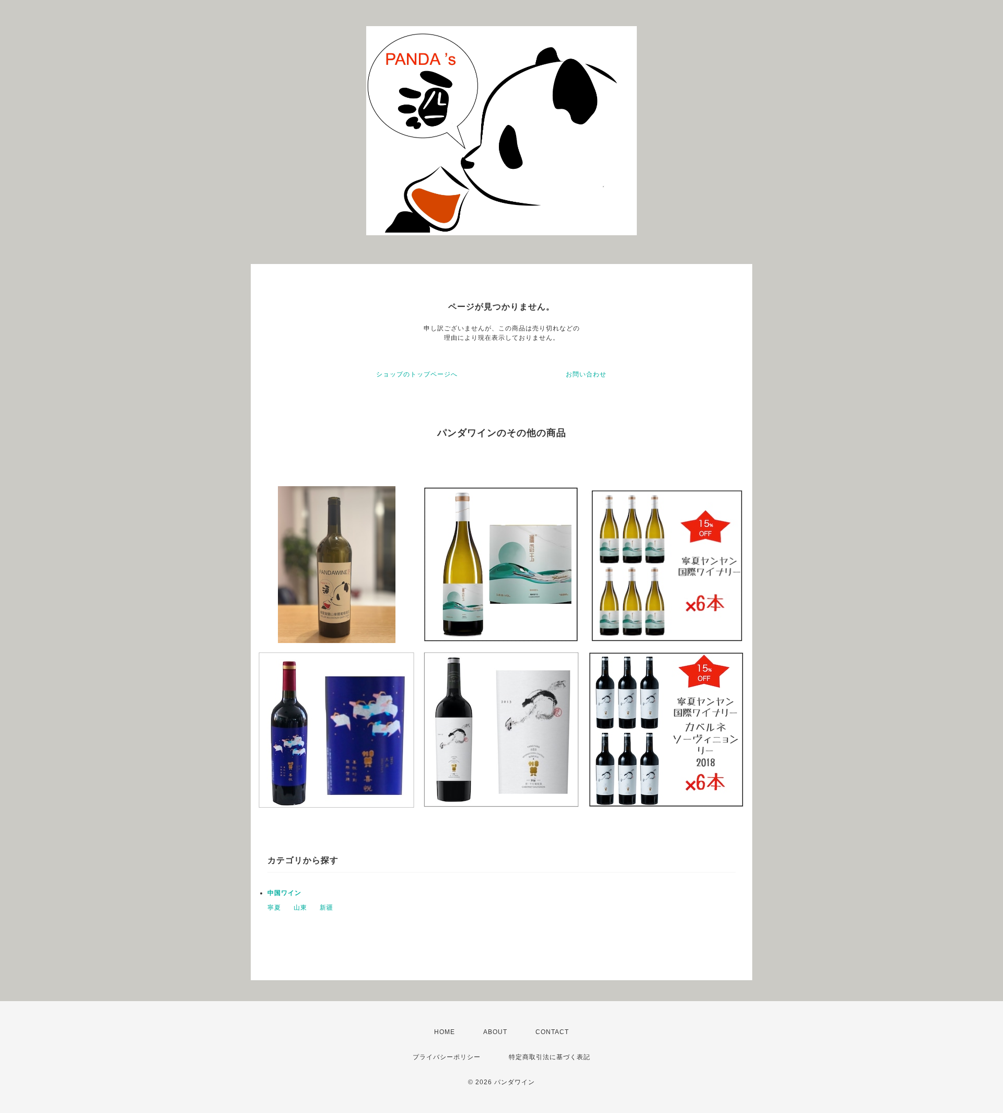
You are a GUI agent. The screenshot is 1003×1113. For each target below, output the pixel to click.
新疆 (326, 907)
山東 (300, 907)
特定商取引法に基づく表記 (549, 1057)
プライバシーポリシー (447, 1057)
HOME (444, 1032)
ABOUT (495, 1032)
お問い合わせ (586, 374)
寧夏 (274, 907)
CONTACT (552, 1032)
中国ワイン (284, 893)
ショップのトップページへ (417, 374)
